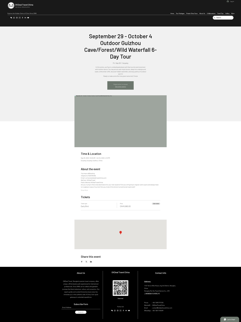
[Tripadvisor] (25, 18)
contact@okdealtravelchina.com (162, 308)
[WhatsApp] (14, 18)
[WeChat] (11, 18)
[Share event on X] (86, 261)
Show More (84, 190)
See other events (120, 86)
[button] (232, 13)
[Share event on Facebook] (82, 261)
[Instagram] (17, 18)
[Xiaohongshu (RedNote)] (20, 18)
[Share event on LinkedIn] (91, 261)
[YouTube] (28, 18)
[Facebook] (22, 18)
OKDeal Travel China (24, 4)
